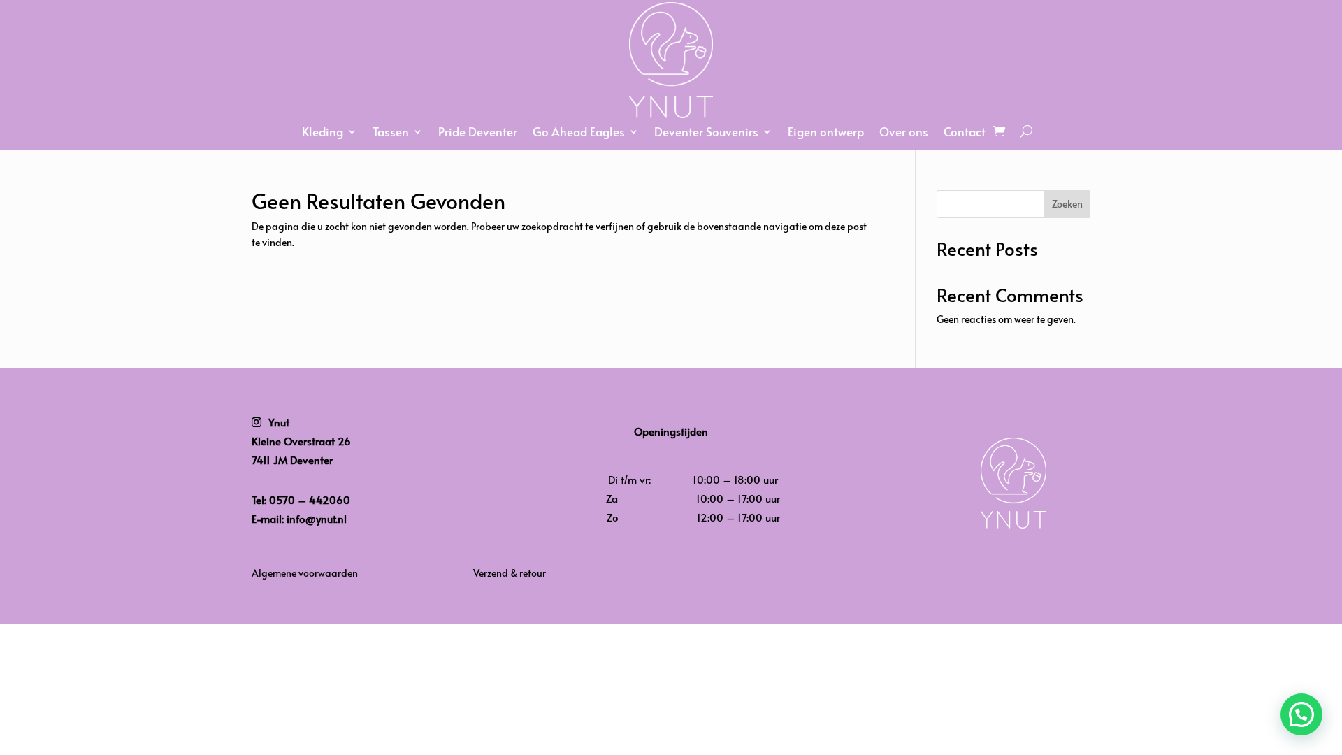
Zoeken (1067, 203)
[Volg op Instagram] (256, 422)
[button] (1301, 714)
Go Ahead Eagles (579, 133)
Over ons (903, 133)
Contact (965, 133)
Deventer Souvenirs (706, 133)
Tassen (391, 133)
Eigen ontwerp (826, 133)
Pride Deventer (477, 133)
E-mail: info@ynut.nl (299, 518)
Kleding (322, 133)
